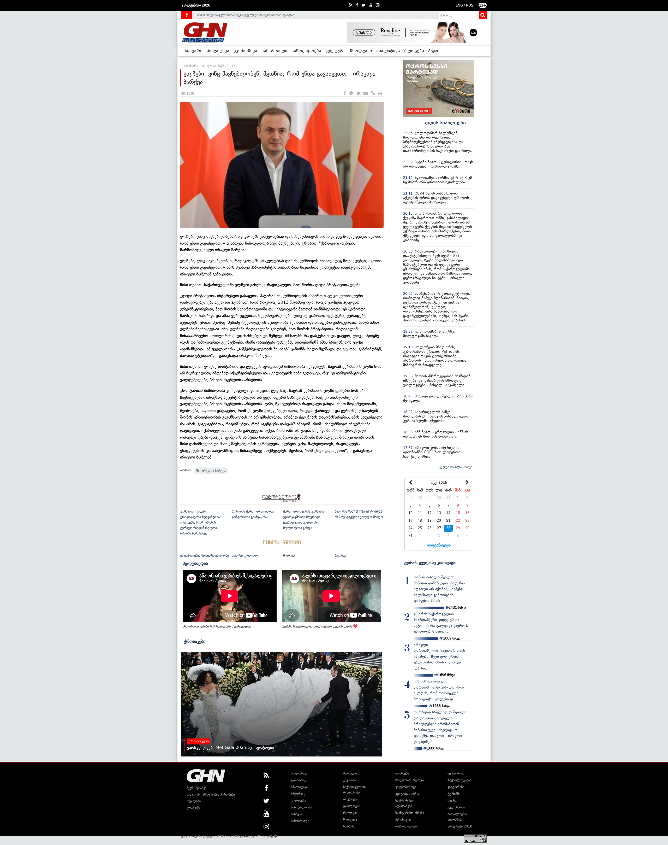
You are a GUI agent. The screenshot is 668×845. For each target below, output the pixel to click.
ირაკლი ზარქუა (212, 471)
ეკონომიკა (245, 51)
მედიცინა (350, 819)
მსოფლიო (361, 51)
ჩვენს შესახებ (196, 788)
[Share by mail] (365, 94)
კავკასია (349, 780)
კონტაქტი (194, 807)
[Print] (380, 94)
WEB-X (260, 836)
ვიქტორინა (456, 787)
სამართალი (274, 51)
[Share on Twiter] (358, 94)
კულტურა (335, 51)
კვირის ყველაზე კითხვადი (430, 562)
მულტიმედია (195, 563)
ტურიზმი (454, 794)
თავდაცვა (350, 799)
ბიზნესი (296, 814)
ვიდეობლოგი (405, 787)
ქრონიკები (194, 641)
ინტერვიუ (298, 794)
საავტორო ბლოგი (409, 780)
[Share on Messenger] (351, 94)
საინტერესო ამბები (409, 813)
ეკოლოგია (351, 806)
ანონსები (402, 773)
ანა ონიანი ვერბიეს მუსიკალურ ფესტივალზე (217, 626)
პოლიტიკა (218, 51)
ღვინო (452, 800)
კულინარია (456, 807)
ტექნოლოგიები (459, 780)
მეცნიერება (456, 773)
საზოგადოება (306, 51)
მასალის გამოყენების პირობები (211, 794)
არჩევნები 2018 (460, 826)
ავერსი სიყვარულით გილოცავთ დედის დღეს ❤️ (319, 626)
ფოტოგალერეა (407, 794)
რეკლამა (194, 801)
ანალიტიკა (388, 51)
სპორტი (349, 826)
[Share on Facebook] (344, 94)
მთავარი (192, 51)
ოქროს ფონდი (406, 826)
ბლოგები (414, 51)
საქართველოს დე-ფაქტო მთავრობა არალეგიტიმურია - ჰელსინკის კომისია (255, 15)
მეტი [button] (433, 51)
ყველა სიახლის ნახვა (455, 467)
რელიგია (350, 813)
